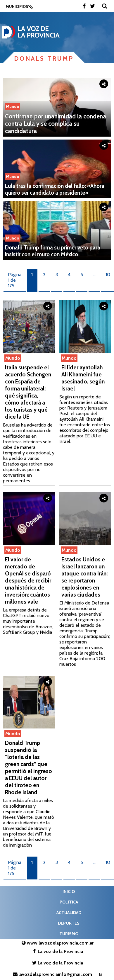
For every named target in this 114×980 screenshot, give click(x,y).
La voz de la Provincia (60, 951)
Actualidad (68, 912)
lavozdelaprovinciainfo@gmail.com (55, 974)
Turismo (68, 933)
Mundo (12, 106)
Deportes (69, 923)
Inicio (69, 891)
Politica (69, 902)
